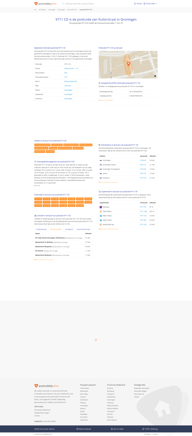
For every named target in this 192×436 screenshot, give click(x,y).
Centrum (67, 86)
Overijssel (110, 411)
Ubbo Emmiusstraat (41, 148)
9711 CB (63, 202)
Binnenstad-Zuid (70, 81)
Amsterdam (84, 388)
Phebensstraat (39, 151)
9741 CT (143, 165)
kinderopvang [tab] (41, 229)
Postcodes (150, 3)
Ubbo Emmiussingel (65, 148)
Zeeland (110, 417)
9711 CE (38, 199)
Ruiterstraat (107, 19)
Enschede (83, 417)
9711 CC (46, 202)
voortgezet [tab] (69, 229)
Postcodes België (140, 391)
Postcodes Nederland (42, 410)
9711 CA (46, 205)
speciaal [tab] (83, 229)
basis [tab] (55, 229)
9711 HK (80, 199)
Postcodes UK (139, 394)
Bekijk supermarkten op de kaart (109, 229)
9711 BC (80, 202)
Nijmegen (83, 414)
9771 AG (143, 178)
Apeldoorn (84, 420)
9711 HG (143, 216)
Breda (82, 411)
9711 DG (63, 199)
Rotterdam (84, 391)
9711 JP (55, 205)
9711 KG (71, 202)
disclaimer (147, 434)
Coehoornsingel (57, 145)
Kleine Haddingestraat (71, 145)
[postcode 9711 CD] (46, 3)
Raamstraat (50, 151)
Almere (83, 408)
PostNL (136, 397)
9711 (66, 77)
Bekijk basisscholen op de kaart (44, 259)
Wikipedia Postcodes (141, 388)
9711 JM (79, 205)
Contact (37, 416)
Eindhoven (84, 400)
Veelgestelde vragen (41, 413)
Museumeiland (78, 148)
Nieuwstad (53, 148)
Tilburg (83, 403)
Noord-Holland (112, 408)
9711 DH (71, 199)
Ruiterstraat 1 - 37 (71, 68)
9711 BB (88, 202)
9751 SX (143, 173)
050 (65, 73)
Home (139, 3)
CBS (39, 185)
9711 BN (55, 199)
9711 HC (88, 199)
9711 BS (46, 199)
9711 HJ (71, 205)
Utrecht (83, 397)
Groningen (68, 90)
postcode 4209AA (49, 421)
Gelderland (111, 397)
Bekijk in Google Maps (106, 100)
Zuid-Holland (112, 420)
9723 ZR (143, 169)
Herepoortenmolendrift (42, 145)
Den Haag (83, 394)
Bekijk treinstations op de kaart (109, 182)
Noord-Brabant (112, 405)
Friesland (110, 394)
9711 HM (143, 211)
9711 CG (38, 205)
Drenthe (110, 388)
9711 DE (38, 202)
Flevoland (110, 391)
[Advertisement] (96, 34)
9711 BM (55, 202)
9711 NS (143, 224)
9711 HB (63, 205)
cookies (155, 434)
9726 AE (143, 160)
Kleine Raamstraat (86, 145)
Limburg (110, 403)
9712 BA (143, 220)
